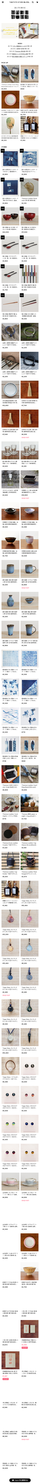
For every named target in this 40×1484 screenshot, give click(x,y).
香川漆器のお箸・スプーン (19, 56)
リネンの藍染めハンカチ (19, 46)
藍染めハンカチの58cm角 (20, 54)
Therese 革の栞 (20, 51)
